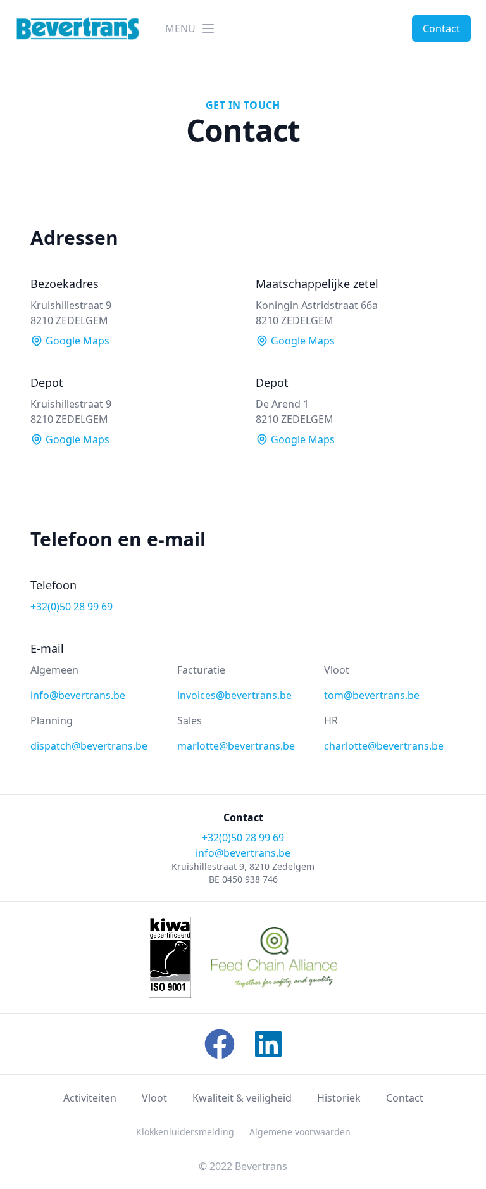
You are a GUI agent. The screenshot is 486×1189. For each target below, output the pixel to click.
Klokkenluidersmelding (185, 1132)
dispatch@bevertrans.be (88, 746)
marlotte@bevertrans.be (236, 746)
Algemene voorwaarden (300, 1132)
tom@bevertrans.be (372, 695)
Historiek (339, 1098)
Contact (441, 28)
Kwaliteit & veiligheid (242, 1098)
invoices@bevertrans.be (234, 695)
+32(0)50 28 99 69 (71, 606)
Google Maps (76, 341)
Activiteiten (89, 1098)
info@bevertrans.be (77, 695)
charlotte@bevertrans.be (384, 746)
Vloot (154, 1098)
